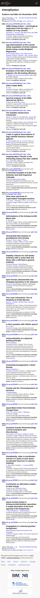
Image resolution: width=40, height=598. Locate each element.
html (24, 24)
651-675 (7, 19)
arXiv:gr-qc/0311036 (11, 384)
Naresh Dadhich (11, 342)
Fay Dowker (10, 434)
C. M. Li (24, 201)
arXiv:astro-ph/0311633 (12, 154)
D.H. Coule (9, 326)
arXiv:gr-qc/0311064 (11, 498)
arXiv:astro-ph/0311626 (12, 24)
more (28, 21)
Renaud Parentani (22, 530)
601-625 (31, 18)
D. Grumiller (10, 220)
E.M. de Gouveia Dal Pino (21, 75)
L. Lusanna (25, 465)
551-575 (21, 18)
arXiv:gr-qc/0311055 (11, 424)
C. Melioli (9, 75)
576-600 (26, 18)
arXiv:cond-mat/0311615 (13, 192)
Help (8, 562)
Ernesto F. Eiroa (11, 240)
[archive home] (5, 3)
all (32, 21)
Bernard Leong (11, 284)
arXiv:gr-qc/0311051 (11, 404)
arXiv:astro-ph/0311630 (12, 96)
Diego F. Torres (22, 240)
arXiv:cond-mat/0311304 (13, 169)
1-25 (16, 18)
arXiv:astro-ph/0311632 (12, 132)
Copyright (32, 562)
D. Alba (8, 465)
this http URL (29, 122)
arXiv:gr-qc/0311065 (11, 522)
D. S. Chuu (30, 201)
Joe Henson (18, 434)
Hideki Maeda (22, 264)
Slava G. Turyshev (12, 302)
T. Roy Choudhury (12, 511)
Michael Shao (23, 302)
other (28, 24)
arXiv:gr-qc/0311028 (11, 334)
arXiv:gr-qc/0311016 (11, 276)
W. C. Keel (9, 161)
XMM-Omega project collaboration (22, 33)
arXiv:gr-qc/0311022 (11, 320)
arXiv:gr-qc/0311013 (11, 232)
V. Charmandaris (11, 141)
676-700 (12, 19)
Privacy (3, 565)
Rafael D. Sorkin (28, 434)
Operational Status (24, 565)
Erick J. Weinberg (24, 412)
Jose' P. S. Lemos (12, 412)
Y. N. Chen (9, 201)
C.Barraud (9, 102)
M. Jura (8, 87)
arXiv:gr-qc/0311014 (11, 252)
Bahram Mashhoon (12, 369)
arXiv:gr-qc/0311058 (11, 452)
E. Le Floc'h (24, 141)
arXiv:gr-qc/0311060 (11, 480)
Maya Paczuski (11, 179)
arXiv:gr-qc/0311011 (11, 212)
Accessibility (12, 565)
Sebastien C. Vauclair (13, 32)
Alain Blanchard (26, 32)
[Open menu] (36, 3)
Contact (15, 562)
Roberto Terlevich (18, 55)
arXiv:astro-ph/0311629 (12, 83)
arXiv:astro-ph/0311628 (12, 68)
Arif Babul (22, 117)
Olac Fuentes (28, 55)
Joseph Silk (32, 117)
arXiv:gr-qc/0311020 (11, 294)
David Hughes (21, 179)
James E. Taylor (11, 117)
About (3, 562)
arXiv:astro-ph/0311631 (12, 110)
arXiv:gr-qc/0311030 (11, 361)
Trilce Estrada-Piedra (13, 53)
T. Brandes (17, 201)
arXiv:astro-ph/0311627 (12, 42)
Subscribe (24, 562)
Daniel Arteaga (11, 530)
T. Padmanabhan (24, 511)
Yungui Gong (10, 488)
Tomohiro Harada (11, 264)
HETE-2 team (20, 102)
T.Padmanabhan (11, 392)
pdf (21, 24)
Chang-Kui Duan (20, 488)
